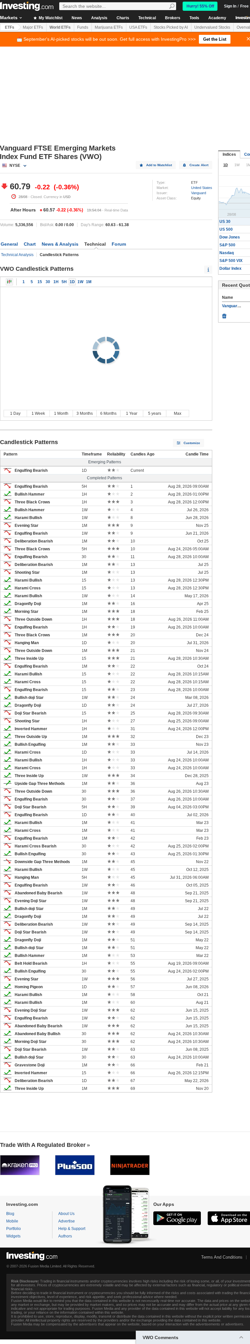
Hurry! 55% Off (200, 6)
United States (201, 188)
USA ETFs (138, 27)
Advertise (66, 1221)
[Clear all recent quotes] (224, 314)
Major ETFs (33, 27)
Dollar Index (230, 268)
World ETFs (60, 27)
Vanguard (198, 193)
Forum (119, 244)
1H (56, 282)
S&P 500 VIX (231, 260)
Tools (194, 18)
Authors (65, 1236)
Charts (123, 18)
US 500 (226, 229)
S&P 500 (227, 245)
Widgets (13, 1236)
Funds (82, 27)
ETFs (9, 27)
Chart (30, 244)
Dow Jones (229, 237)
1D (72, 282)
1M (88, 282)
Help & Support (71, 1228)
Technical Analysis (17, 255)
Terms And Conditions (222, 1257)
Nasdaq (226, 253)
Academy (217, 18)
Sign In (230, 6)
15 (39, 282)
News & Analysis (60, 244)
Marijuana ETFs (109, 27)
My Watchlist (50, 18)
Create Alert (198, 165)
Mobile (12, 1221)
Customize (192, 443)
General (9, 244)
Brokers (172, 18)
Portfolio (13, 1228)
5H (64, 282)
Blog (10, 1213)
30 (48, 282)
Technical (147, 18)
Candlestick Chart (9, 281)
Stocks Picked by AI (171, 27)
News (77, 18)
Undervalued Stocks (212, 27)
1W (80, 282)
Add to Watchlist (159, 165)
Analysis (99, 18)
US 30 (224, 221)
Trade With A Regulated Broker (43, 1145)
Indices (229, 154)
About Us (66, 1213)
